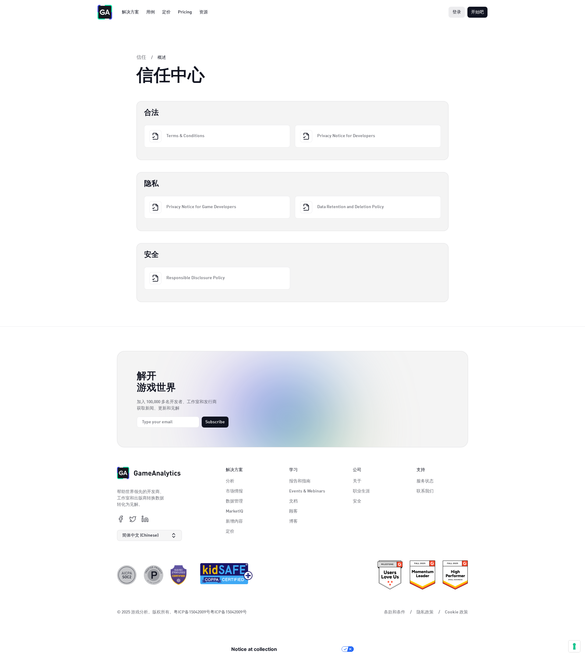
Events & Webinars (307, 491)
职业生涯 (361, 491)
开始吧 (477, 12)
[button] (149, 535)
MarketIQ (234, 511)
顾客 (293, 511)
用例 (150, 12)
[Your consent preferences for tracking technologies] (574, 646)
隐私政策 (425, 612)
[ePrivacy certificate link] (153, 575)
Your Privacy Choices (312, 649)
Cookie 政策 (456, 612)
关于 (357, 481)
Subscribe (215, 422)
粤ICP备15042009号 (228, 612)
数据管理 (234, 501)
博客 (293, 521)
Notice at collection (254, 649)
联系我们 (425, 491)
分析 (230, 481)
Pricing (185, 12)
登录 (456, 12)
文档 (293, 501)
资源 (203, 12)
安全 (357, 501)
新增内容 (234, 521)
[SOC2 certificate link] (126, 575)
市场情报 (234, 491)
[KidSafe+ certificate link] (224, 575)
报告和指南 (299, 481)
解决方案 (130, 12)
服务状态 (425, 481)
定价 (166, 12)
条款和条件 (394, 612)
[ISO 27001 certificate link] (178, 575)
